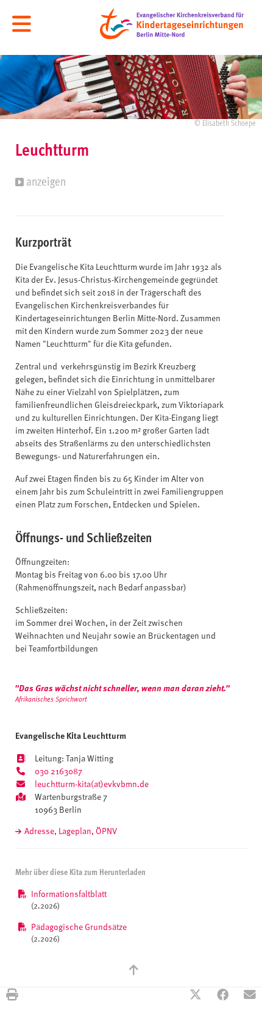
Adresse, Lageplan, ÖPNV (70, 832)
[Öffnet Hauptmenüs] (21, 24)
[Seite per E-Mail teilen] (250, 996)
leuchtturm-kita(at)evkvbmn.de (92, 785)
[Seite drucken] (12, 996)
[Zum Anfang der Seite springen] (133, 971)
